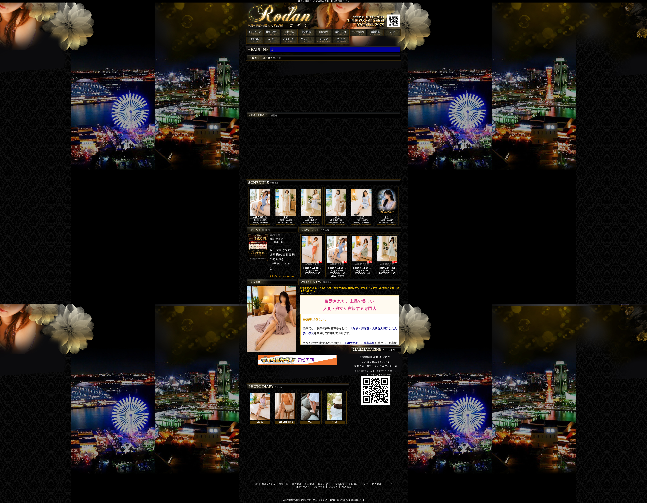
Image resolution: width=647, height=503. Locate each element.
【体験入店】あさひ (260, 217)
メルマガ (323, 40)
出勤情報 (323, 32)
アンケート (306, 40)
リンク (392, 32)
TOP (254, 32)
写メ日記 (340, 40)
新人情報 (306, 32)
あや (311, 217)
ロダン (323, 16)
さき (386, 217)
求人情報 (254, 40)
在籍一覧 (289, 32)
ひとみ (260, 422)
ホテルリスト (289, 40)
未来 (285, 217)
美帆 (310, 422)
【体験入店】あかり (362, 268)
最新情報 (375, 32)
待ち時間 (357, 32)
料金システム (272, 32)
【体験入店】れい (387, 268)
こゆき (336, 217)
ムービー (272, 40)
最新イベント (340, 32)
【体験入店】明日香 (312, 268)
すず (361, 217)
